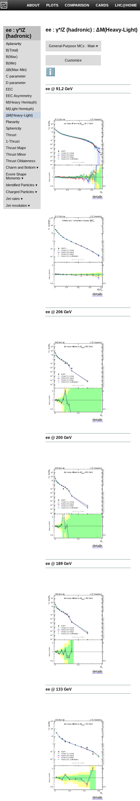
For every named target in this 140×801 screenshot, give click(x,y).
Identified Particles (20, 185)
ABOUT (33, 5)
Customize (73, 60)
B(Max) (12, 57)
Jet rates (13, 199)
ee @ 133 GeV (59, 689)
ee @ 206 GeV (59, 312)
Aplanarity (13, 44)
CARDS (102, 5)
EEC (9, 89)
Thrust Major (16, 148)
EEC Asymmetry (19, 96)
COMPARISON (77, 5)
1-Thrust (13, 141)
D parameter (16, 83)
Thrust (11, 135)
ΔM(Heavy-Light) (19, 115)
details (97, 197)
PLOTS (52, 5)
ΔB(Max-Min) (16, 70)
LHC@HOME (126, 5)
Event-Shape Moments (16, 176)
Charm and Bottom (20, 167)
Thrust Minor (16, 154)
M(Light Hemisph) (20, 109)
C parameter (16, 76)
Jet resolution (16, 205)
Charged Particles (20, 192)
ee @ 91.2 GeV (59, 89)
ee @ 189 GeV (59, 563)
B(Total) (12, 50)
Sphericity (13, 128)
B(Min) (11, 63)
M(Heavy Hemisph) (21, 102)
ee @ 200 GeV (59, 437)
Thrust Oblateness (20, 161)
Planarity (13, 122)
